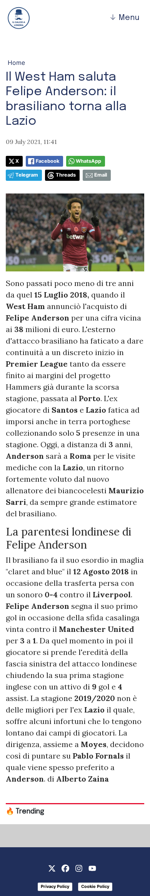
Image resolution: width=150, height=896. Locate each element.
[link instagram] (79, 867)
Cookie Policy (95, 886)
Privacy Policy (55, 886)
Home (16, 62)
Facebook (47, 161)
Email (100, 175)
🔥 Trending (25, 811)
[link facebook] (65, 867)
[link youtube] (92, 867)
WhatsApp (88, 161)
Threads (66, 175)
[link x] (52, 867)
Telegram (26, 175)
